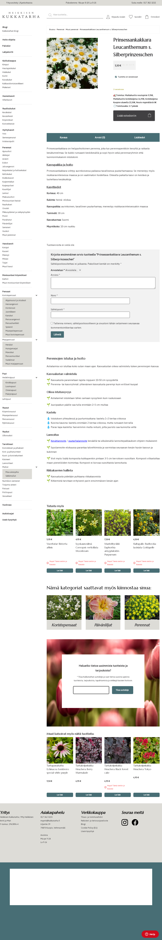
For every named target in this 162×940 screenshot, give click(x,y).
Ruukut (5, 432)
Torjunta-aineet (9, 485)
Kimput (5, 65)
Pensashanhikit (12, 323)
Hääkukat (6, 72)
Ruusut (5, 408)
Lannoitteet (7, 463)
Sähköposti (58, 309)
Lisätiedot (139, 137)
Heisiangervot (12, 304)
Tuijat (4, 263)
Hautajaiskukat (9, 68)
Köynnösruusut (9, 412)
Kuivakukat (7, 80)
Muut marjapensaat (14, 364)
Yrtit (4, 134)
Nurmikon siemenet (11, 481)
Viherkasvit (7, 100)
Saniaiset (6, 227)
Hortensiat (10, 308)
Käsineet (6, 459)
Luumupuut (11, 386)
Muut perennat (9, 235)
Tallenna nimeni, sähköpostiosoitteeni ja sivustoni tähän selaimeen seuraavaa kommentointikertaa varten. (95, 325)
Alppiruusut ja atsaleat (16, 300)
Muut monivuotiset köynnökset (16, 283)
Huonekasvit (8, 96)
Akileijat (6, 155)
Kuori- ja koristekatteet (12, 456)
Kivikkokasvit (8, 178)
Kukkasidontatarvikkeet (12, 84)
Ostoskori (155, 17)
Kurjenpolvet (8, 186)
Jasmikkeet (11, 312)
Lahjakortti (7, 52)
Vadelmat (10, 360)
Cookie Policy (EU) (89, 828)
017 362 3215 (46, 817)
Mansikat (10, 352)
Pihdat (5, 259)
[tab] (63, 137)
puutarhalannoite (77, 440)
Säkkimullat (11, 476)
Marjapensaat (8, 340)
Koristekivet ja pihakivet (13, 448)
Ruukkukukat (8, 108)
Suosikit (137, 17)
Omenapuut (11, 390)
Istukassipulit (8, 141)
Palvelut (6, 46)
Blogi (4, 27)
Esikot (5, 163)
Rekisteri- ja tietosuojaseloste (94, 820)
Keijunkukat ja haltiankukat (14, 170)
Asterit (5, 159)
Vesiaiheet (7, 496)
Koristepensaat (9, 295)
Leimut (5, 193)
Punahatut (7, 220)
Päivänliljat (7, 224)
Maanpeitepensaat (14, 331)
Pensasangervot (13, 319)
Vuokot (5, 231)
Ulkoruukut (7, 435)
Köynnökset (7, 120)
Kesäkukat (7, 112)
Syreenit (9, 327)
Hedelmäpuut (8, 377)
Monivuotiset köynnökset (14, 275)
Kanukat (9, 316)
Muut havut (7, 266)
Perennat (6, 147)
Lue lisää (60, 570)
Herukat (9, 345)
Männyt (5, 255)
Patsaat (5, 489)
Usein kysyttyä (9, 520)
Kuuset (5, 251)
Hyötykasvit (8, 130)
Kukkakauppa (9, 61)
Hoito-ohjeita (8, 40)
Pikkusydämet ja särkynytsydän (16, 212)
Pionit (5, 216)
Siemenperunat (9, 138)
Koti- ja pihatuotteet (11, 452)
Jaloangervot (8, 167)
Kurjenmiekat (8, 182)
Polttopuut (7, 492)
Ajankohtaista (26, 3)
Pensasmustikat (13, 356)
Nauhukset (7, 205)
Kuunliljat (6, 189)
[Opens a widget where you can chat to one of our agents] (150, 934)
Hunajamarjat (12, 349)
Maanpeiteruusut (10, 415)
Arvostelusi (58, 270)
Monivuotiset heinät (11, 201)
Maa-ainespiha (12, 472)
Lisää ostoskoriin (126, 115)
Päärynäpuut (11, 394)
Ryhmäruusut (8, 423)
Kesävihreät (7, 116)
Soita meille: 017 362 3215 (143, 3)
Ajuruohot (6, 151)
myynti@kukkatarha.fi (50, 820)
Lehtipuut (6, 399)
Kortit (4, 76)
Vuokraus (7, 505)
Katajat (5, 247)
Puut (4, 374)
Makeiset (6, 87)
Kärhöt (5, 279)
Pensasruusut (8, 419)
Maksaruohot (8, 197)
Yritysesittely (12, 3)
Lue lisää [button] (60, 795)
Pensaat (6, 291)
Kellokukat (7, 174)
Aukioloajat (8, 513)
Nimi (54, 295)
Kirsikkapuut (11, 383)
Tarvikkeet (7, 444)
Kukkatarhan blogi (10, 31)
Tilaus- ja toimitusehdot (92, 817)
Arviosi (55, 274)
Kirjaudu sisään (118, 17)
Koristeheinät (8, 124)
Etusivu (52, 29)
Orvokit (5, 208)
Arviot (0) (100, 137)
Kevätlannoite (58, 440)
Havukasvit (7, 244)
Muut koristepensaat (15, 335)
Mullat (5, 467)
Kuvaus (63, 137)
